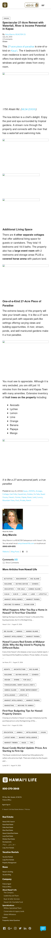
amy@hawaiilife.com (26, 543)
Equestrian (22, 494)
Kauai (6, 18)
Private (22, 500)
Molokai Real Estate (8, 839)
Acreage (39, 491)
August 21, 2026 (17, 624)
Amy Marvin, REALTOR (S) (15, 34)
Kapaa (24, 497)
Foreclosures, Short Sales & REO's (19, 685)
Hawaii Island (34, 589)
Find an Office (6, 800)
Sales (24, 742)
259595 (31, 491)
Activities (8, 579)
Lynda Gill (5, 765)
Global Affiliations (10, 914)
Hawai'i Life (6, 624)
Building (8, 584)
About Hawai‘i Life (9, 890)
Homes (18, 497)
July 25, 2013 (7, 37)
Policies (27, 809)
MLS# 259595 (29, 109)
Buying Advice (22, 584)
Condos (35, 584)
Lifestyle (43, 594)
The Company (8, 893)
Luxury (39, 497)
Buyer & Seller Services (12, 899)
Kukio (15, 594)
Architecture (20, 669)
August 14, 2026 (16, 765)
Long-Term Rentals (8, 859)
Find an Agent (6, 884)
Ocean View (29, 604)
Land (34, 497)
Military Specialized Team (13, 908)
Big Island (34, 579)
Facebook (23, 552)
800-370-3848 (10, 788)
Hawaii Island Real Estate (10, 833)
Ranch (28, 500)
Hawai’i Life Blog (7, 871)
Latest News (9, 737)
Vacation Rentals (7, 857)
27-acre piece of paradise (21, 46)
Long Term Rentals (8, 847)
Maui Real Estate (7, 830)
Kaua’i (14, 50)
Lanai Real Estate (7, 836)
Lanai (24, 594)
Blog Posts (15, 551)
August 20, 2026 (17, 725)
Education (9, 589)
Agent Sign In (6, 804)
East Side (13, 494)
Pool (17, 500)
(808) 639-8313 (8, 546)
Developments (6, 842)
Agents (7, 669)
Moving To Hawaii (12, 604)
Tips (31, 742)
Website (5, 551)
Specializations (8, 905)
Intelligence (9, 695)
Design (7, 679)
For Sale (37, 494)
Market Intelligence (13, 599)
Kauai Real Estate (7, 824)
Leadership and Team (11, 896)
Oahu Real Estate (7, 827)
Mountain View (8, 500)
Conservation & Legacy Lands (14, 911)
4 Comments (7, 39)
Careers (4, 917)
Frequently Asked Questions (11, 920)
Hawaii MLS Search (8, 821)
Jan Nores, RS (6, 662)
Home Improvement (29, 690)
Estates (30, 494)
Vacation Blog (6, 874)
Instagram (27, 552)
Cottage (5, 494)
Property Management (9, 862)
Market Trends (33, 599)
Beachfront (21, 579)
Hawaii (11, 497)
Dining (16, 679)
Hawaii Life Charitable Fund (13, 902)
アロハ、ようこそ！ (9, 845)
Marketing (9, 705)
